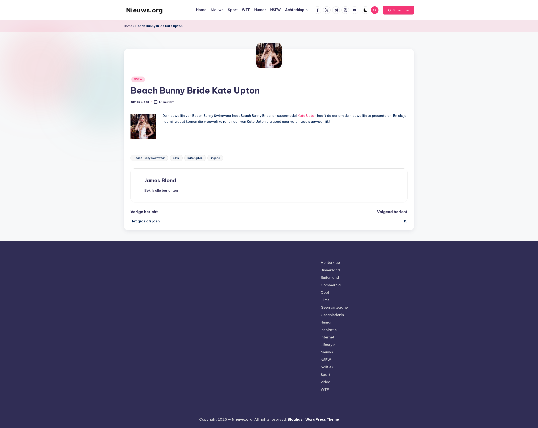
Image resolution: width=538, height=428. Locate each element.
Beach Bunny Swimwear (149, 158)
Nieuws (327, 352)
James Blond (160, 180)
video (325, 382)
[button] (398, 10)
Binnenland (330, 270)
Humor (326, 322)
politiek (327, 367)
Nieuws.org (144, 10)
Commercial (331, 285)
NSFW (138, 79)
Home (128, 26)
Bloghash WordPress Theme (313, 419)
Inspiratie (329, 330)
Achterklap (330, 262)
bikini (176, 158)
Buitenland (330, 277)
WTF (325, 389)
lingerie (215, 158)
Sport (325, 374)
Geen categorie (334, 307)
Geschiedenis (332, 315)
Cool (325, 292)
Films (325, 300)
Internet (327, 337)
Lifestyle (328, 344)
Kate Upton (307, 116)
